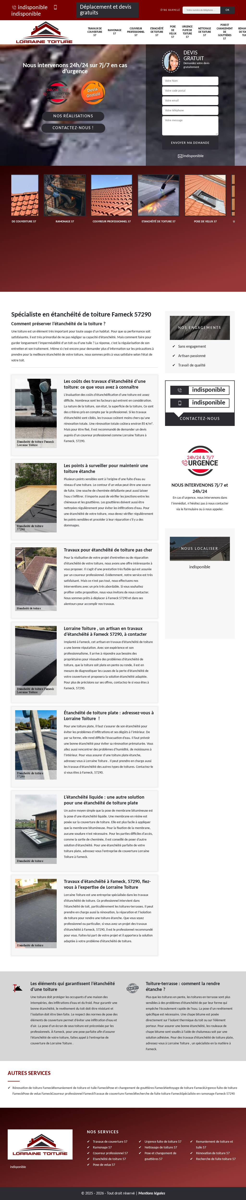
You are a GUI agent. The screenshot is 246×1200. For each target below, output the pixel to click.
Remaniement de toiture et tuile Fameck (80, 1088)
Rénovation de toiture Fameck (32, 1088)
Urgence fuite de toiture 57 (187, 32)
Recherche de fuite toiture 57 (216, 1159)
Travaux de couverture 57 (94, 32)
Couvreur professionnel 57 (136, 32)
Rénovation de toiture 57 (213, 1153)
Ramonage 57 (114, 32)
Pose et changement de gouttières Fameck (136, 1088)
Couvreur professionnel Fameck (73, 1094)
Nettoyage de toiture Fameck (184, 1088)
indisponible (33, 8)
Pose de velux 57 (172, 32)
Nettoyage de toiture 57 (204, 32)
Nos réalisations (73, 116)
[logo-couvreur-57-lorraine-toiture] (44, 32)
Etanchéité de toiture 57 (156, 32)
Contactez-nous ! (73, 128)
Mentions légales (151, 1193)
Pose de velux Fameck (37, 1094)
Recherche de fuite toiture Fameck (158, 1094)
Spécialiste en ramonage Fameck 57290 (208, 1094)
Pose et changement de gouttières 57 (225, 32)
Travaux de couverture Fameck (114, 1094)
